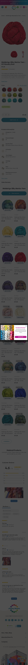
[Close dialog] (26, 326)
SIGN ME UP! (20, 337)
